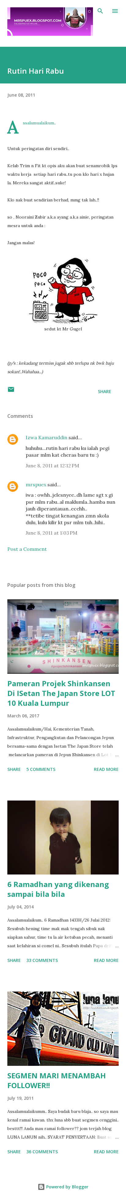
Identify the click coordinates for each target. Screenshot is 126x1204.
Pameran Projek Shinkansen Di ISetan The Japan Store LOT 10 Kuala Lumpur (61, 693)
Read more (106, 769)
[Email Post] (11, 391)
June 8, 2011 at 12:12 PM (52, 465)
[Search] (100, 11)
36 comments (42, 1151)
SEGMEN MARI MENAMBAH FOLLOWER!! (56, 1080)
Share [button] (104, 391)
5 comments (40, 769)
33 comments (42, 960)
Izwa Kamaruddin (46, 437)
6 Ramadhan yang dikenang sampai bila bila (58, 889)
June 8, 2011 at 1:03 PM (51, 533)
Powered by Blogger (66, 1187)
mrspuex (36, 484)
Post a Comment (27, 549)
